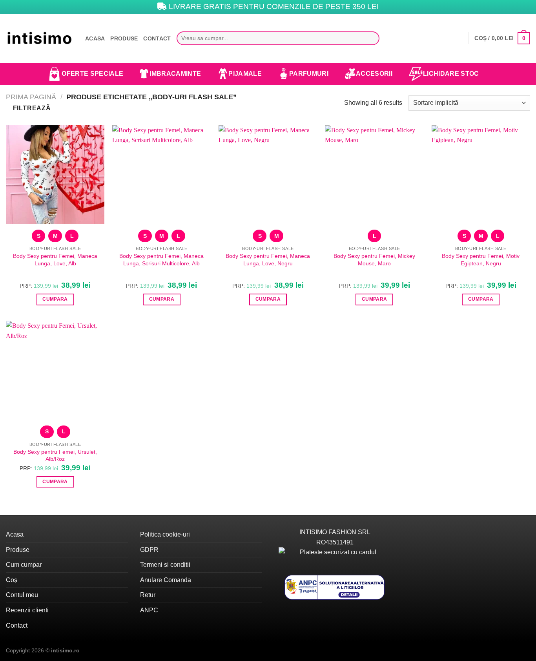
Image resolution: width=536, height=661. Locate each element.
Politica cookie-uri (165, 534)
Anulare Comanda (165, 580)
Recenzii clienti (27, 610)
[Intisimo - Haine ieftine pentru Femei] (39, 38)
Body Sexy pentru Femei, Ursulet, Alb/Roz (55, 455)
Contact (157, 38)
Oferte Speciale (92, 73)
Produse (124, 38)
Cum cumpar (24, 564)
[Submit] (371, 38)
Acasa (95, 38)
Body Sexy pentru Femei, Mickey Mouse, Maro (374, 260)
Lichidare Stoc (451, 73)
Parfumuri (308, 73)
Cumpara (54, 299)
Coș (11, 580)
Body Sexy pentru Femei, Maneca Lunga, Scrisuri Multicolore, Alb (161, 260)
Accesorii (374, 73)
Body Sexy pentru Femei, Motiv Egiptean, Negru (481, 260)
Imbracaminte (175, 73)
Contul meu (22, 595)
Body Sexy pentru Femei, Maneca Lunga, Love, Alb (55, 260)
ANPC (149, 610)
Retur (147, 595)
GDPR (149, 549)
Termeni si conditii (165, 564)
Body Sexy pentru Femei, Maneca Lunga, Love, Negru (268, 260)
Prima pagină (31, 97)
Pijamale (245, 73)
